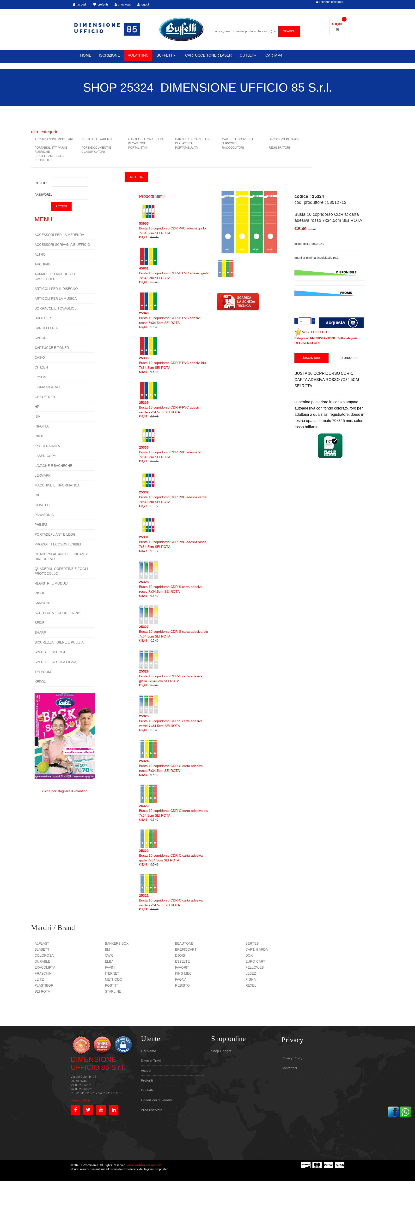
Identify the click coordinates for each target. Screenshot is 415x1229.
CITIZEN (41, 367)
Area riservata (151, 1110)
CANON (41, 338)
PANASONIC (44, 515)
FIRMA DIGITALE (48, 387)
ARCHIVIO (43, 264)
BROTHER (43, 318)
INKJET (40, 436)
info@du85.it (80, 1100)
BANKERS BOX (116, 943)
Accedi (146, 1070)
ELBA (109, 961)
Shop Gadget (221, 1051)
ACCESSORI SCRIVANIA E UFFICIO (62, 244)
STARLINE (113, 991)
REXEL (250, 985)
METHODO (113, 979)
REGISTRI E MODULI (51, 583)
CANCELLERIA (46, 328)
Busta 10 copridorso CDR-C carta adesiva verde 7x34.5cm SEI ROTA (171, 900)
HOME (85, 55)
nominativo (302, 481)
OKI (37, 495)
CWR (109, 955)
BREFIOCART (186, 949)
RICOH (40, 593)
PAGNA (180, 979)
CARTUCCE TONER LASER (208, 55)
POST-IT (111, 985)
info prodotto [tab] (347, 358)
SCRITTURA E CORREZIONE (57, 613)
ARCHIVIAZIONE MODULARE (54, 139)
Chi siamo (148, 1051)
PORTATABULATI (186, 147)
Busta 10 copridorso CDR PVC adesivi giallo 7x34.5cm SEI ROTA (172, 228)
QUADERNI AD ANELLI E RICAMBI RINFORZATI (61, 556)
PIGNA (250, 979)
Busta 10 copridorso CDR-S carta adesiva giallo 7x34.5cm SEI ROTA (170, 676)
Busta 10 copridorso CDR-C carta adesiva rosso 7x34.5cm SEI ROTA (171, 766)
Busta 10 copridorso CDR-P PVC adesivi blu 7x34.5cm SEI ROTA (172, 362)
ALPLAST (42, 943)
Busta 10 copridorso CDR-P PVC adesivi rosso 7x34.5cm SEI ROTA (169, 318)
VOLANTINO (138, 55)
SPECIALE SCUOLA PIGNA (55, 662)
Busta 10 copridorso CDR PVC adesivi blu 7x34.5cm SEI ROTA (170, 452)
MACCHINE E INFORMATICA (57, 485)
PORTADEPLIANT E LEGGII (56, 534)
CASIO (40, 357)
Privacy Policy (291, 1058)
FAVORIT (182, 967)
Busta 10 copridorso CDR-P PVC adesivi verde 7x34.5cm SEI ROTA (169, 407)
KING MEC (183, 973)
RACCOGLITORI (233, 147)
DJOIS (180, 955)
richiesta (300, 525)
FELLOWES (254, 967)
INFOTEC (42, 426)
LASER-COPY (45, 456)
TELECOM (43, 672)
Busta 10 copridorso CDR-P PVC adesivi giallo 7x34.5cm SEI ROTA (174, 273)
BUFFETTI (165, 55)
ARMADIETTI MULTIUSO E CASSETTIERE (55, 276)
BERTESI (252, 943)
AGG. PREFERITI (315, 332)
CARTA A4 (273, 55)
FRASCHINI (44, 973)
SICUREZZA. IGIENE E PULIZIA (59, 642)
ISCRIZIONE (109, 55)
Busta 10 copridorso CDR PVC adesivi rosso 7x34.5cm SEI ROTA (172, 542)
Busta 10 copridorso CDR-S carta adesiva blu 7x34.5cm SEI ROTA (173, 631)
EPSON (40, 377)
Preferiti (147, 1080)
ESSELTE (182, 961)
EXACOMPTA (45, 967)
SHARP (40, 632)
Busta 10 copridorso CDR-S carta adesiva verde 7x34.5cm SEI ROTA (170, 721)
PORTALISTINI (137, 147)
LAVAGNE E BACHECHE (53, 466)
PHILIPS (41, 525)
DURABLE (42, 961)
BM (107, 949)
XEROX (40, 682)
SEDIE (39, 623)
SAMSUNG (43, 603)
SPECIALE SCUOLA (50, 652)
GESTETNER (45, 397)
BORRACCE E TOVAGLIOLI (56, 308)
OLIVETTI (42, 505)
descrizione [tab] (311, 358)
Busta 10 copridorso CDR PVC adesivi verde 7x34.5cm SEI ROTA (173, 497)
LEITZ (39, 979)
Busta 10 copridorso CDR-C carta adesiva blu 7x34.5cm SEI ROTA (173, 810)
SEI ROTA (42, 991)
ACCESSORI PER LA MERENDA (59, 235)
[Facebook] (393, 1112)
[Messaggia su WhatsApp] (405, 1112)
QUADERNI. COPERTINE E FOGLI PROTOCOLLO (61, 571)
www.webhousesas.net (144, 1165)
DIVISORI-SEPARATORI (284, 139)
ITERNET (112, 973)
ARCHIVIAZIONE (323, 338)
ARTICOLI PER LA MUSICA (56, 298)
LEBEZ (250, 973)
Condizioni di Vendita (157, 1100)
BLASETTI (42, 949)
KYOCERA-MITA (47, 446)
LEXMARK (42, 475)
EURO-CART (255, 961)
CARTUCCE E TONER (52, 348)
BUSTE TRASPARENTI (96, 139)
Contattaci (289, 1068)
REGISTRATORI (279, 147)
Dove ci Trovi (151, 1061)
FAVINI (110, 967)
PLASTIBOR (44, 985)
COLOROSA (44, 955)
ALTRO (40, 254)
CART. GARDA (256, 949)
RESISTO (182, 985)
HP (37, 407)
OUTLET (247, 55)
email (298, 503)
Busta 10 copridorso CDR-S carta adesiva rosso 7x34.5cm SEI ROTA (170, 586)
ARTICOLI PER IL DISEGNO (56, 289)
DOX (249, 955)
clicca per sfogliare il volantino (64, 791)
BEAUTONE (184, 943)
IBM (38, 416)
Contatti (147, 1090)
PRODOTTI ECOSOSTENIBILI (58, 544)
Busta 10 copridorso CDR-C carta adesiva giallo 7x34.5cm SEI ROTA (171, 855)
